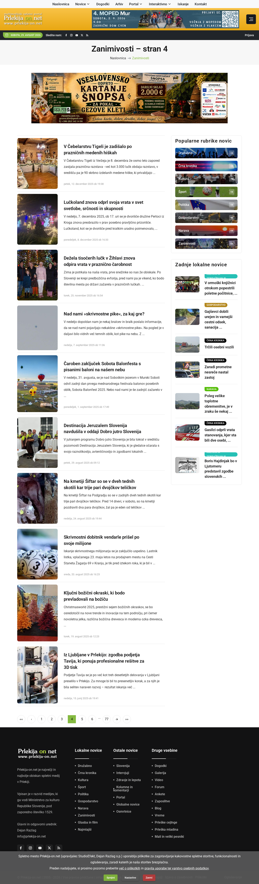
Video (159, 780)
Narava (83, 808)
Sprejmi (111, 877)
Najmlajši (84, 829)
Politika (83, 794)
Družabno (85, 766)
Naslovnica (60, 4)
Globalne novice (128, 804)
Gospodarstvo (88, 801)
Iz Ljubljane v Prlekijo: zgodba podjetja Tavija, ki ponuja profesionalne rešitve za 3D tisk (104, 661)
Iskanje (183, 4)
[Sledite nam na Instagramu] (71, 35)
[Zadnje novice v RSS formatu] (87, 35)
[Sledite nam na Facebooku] (66, 35)
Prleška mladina (166, 829)
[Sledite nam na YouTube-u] (76, 35)
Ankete (160, 794)
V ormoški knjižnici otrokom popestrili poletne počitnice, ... (221, 288)
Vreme (160, 815)
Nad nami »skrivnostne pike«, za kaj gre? (104, 313)
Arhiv (119, 4)
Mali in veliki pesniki (169, 837)
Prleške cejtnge (166, 822)
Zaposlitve (162, 801)
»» (126, 719)
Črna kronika (87, 773)
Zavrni (149, 877)
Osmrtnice (123, 811)
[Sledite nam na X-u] (82, 35)
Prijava (249, 35)
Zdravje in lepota (128, 780)
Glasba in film (88, 822)
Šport (82, 787)
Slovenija (123, 766)
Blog (158, 808)
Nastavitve (130, 877)
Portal (133, 4)
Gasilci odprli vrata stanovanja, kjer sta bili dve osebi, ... (220, 435)
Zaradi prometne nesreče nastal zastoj (218, 372)
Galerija (160, 773)
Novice (80, 4)
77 (106, 719)
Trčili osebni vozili (219, 347)
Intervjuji (122, 773)
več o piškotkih (129, 868)
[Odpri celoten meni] (251, 19)
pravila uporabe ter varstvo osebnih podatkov (176, 868)
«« (21, 719)
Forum (159, 787)
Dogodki (102, 4)
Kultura (83, 780)
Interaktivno (158, 4)
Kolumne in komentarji (123, 788)
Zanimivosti (140, 58)
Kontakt (201, 4)
